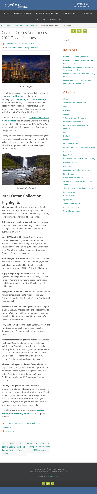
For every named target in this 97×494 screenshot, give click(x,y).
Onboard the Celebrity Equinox (75, 56)
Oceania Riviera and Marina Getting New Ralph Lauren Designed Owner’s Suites (13, 445)
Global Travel (10, 43)
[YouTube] (73, 31)
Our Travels (67, 166)
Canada (66, 114)
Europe (66, 139)
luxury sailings (13, 94)
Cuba (65, 132)
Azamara (66, 110)
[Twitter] (79, 31)
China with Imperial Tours (73, 121)
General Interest (69, 151)
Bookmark (9, 428)
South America (69, 192)
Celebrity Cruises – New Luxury (75, 118)
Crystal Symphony (17, 98)
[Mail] (85, 31)
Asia (65, 106)
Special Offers (68, 199)
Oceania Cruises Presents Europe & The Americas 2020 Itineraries (38, 443)
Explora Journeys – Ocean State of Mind (79, 147)
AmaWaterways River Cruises (74, 102)
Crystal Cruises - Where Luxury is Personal (20, 25)
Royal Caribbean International (75, 177)
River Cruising (68, 174)
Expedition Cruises (70, 143)
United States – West (71, 211)
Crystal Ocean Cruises (14, 421)
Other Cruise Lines (70, 162)
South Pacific (68, 196)
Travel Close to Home (71, 203)
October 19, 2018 (27, 43)
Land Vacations (69, 155)
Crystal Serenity (38, 98)
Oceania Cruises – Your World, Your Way (79, 158)
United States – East (71, 207)
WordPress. (55, 473)
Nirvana (48, 473)
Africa (65, 99)
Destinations (68, 136)
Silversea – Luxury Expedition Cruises (78, 188)
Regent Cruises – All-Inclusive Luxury (77, 170)
